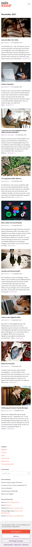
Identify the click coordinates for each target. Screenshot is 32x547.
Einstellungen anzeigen (16, 541)
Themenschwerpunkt (7, 464)
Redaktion (6, 42)
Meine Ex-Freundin (8, 364)
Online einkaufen (7, 84)
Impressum (25, 544)
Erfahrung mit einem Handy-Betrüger (14, 408)
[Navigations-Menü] (29, 4)
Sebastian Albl (8, 410)
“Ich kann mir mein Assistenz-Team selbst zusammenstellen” (13, 131)
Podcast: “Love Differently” (16, 516)
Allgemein (4, 449)
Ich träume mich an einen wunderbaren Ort (14, 485)
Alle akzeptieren (16, 531)
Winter (9, 505)
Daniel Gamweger (9, 135)
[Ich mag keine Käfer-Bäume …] (16, 166)
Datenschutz (17, 544)
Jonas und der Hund (17, 508)
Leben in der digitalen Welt (10, 317)
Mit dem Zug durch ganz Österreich (11, 482)
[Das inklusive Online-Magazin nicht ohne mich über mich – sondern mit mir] (6, 4)
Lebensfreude (5, 458)
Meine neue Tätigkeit (7, 494)
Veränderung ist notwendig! (9, 491)
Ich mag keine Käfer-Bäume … (12, 178)
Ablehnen (16, 536)
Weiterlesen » (27, 58)
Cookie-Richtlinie (8, 544)
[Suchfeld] (29, 473)
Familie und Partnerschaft (10, 271)
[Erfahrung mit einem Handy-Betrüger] (16, 395)
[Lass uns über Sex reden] (16, 27)
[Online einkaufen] (16, 72)
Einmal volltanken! (6, 488)
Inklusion (4, 452)
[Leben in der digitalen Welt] (16, 305)
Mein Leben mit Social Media (11, 223)
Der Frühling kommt (13, 502)
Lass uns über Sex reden (9, 40)
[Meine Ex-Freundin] (16, 351)
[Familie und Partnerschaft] (16, 259)
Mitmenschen (5, 461)
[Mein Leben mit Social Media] (16, 210)
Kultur (3, 455)
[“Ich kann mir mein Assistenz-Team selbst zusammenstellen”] (16, 118)
